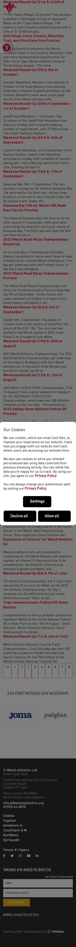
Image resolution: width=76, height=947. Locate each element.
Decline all (19, 516)
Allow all (52, 516)
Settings (37, 501)
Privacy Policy (46, 476)
